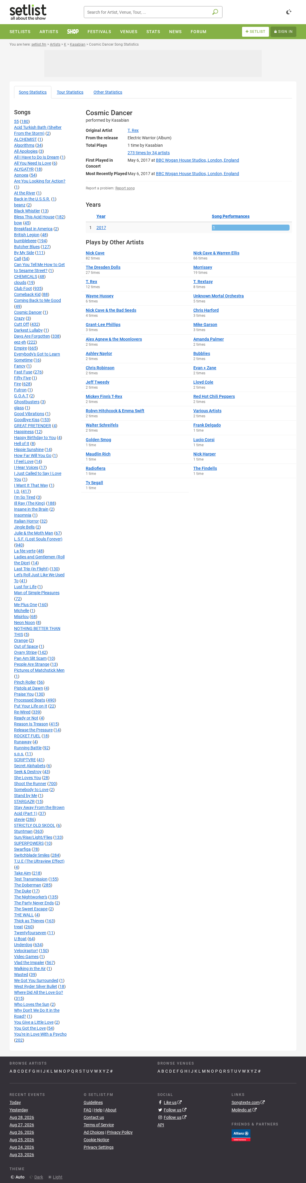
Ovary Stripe (25, 652)
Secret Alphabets (29, 765)
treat (18, 926)
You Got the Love (30, 1028)
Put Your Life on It (30, 706)
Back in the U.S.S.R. (32, 199)
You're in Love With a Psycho (40, 1034)
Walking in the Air (30, 968)
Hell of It (21, 443)
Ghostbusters (26, 401)
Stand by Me (25, 795)
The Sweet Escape (31, 908)
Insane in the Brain (31, 509)
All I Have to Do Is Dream (36, 157)
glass (19, 407)
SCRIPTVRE (25, 759)
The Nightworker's (30, 897)
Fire (17, 384)
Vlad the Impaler (29, 962)
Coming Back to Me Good (37, 300)
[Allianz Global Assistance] (241, 1134)
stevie (19, 819)
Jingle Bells (24, 527)
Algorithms (24, 145)
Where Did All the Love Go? (38, 992)
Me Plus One (25, 604)
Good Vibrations (29, 413)
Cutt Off (21, 324)
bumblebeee (25, 240)
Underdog (23, 944)
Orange (21, 640)
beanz (19, 205)
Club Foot (23, 288)
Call (17, 258)
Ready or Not (26, 718)
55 (16, 121)
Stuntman (23, 831)
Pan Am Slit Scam (30, 658)
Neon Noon (24, 622)
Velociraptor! (26, 950)
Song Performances (231, 216)
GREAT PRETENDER (32, 425)
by (149, 152)
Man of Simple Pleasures (36, 592)
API (160, 1124)
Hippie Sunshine (29, 449)
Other (108, 92)
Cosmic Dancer (28, 312)
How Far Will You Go (32, 455)
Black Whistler (27, 211)
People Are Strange (31, 664)
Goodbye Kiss (26, 419)
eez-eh (20, 342)
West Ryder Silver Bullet (35, 986)
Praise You (24, 694)
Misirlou (21, 616)
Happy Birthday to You (35, 437)
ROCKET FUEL (27, 735)
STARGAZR (24, 801)
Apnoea (21, 175)
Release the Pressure (33, 730)
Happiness (24, 431)
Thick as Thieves (29, 920)
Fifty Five (22, 378)
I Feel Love (23, 461)
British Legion (26, 234)
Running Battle (28, 747)
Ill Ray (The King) (29, 503)
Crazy (19, 318)
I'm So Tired (24, 497)
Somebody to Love (31, 789)
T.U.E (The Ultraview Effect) (39, 861)
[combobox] (153, 12)
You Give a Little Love (33, 1022)
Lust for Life (25, 586)
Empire (20, 348)
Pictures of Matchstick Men (39, 670)
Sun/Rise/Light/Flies (33, 837)
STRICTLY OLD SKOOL (34, 825)
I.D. (17, 491)
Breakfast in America (33, 228)
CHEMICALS (25, 276)
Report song (125, 188)
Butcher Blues (27, 246)
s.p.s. (19, 753)
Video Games (26, 956)
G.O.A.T (21, 395)
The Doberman (27, 885)
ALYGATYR (24, 169)
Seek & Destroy (28, 771)
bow (18, 222)
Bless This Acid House (34, 216)
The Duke (22, 891)
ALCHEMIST (25, 139)
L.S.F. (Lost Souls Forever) (38, 539)
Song (33, 92)
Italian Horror (26, 521)
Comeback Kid (27, 294)
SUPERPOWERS (29, 843)
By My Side (24, 252)
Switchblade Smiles (32, 855)
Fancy (19, 366)
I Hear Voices (26, 467)
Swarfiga (22, 849)
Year (101, 216)
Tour (70, 92)
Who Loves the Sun (31, 1004)
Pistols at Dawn (28, 688)
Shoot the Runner (30, 783)
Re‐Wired (22, 712)
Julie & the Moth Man (33, 533)
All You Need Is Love (32, 163)
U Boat (20, 938)
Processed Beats (29, 700)
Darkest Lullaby (28, 330)
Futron (20, 389)
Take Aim (22, 873)
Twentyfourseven (30, 932)
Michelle (21, 610)
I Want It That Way (31, 485)
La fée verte (25, 551)
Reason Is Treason (31, 724)
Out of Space (26, 646)
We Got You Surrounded (36, 980)
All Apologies (26, 151)
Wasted (21, 974)
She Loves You (27, 777)
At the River (24, 193)
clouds (20, 282)
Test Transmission (31, 879)
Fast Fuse (23, 372)
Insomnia (22, 515)
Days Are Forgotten (32, 336)
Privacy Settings (99, 1147)
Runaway (23, 741)
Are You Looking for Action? (39, 181)
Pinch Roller (25, 682)
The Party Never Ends (34, 903)
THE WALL (24, 914)
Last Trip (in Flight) (31, 568)
